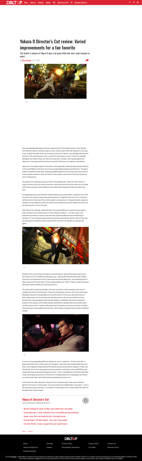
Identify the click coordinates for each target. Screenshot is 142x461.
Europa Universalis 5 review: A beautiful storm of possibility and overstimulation (51, 412)
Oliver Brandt (26, 60)
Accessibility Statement (71, 447)
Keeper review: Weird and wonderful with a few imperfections (45, 416)
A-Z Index (92, 447)
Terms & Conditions (30, 447)
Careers (49, 447)
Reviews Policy (113, 447)
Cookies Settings (29, 451)
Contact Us (111, 443)
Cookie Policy (94, 443)
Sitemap (50, 443)
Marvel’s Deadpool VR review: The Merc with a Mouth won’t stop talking (48, 408)
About (25, 443)
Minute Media (13, 457)
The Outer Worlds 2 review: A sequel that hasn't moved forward (45, 423)
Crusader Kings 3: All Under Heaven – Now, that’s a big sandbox (45, 420)
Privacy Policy (67, 443)
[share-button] (87, 60)
